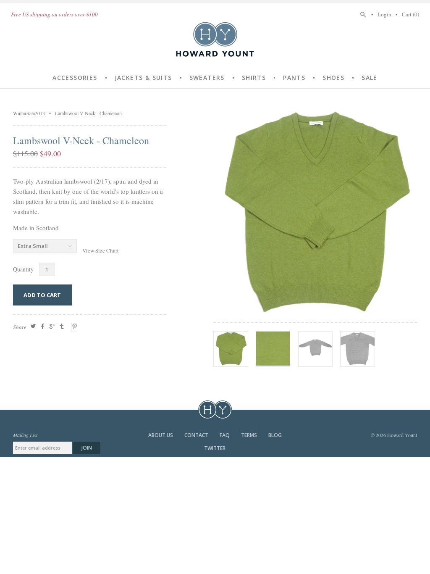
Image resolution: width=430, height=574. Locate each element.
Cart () (410, 14)
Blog (275, 435)
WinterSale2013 (29, 113)
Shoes (333, 78)
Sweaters (207, 78)
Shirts (254, 78)
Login (384, 14)
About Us (161, 435)
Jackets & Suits (143, 78)
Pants (294, 78)
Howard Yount (215, 39)
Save (75, 327)
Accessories (74, 78)
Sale (370, 78)
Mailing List (25, 435)
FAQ (225, 435)
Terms (249, 435)
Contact (197, 435)
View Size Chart (100, 250)
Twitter (214, 448)
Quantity (23, 269)
